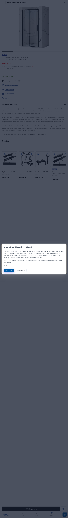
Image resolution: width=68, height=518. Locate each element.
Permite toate (8, 270)
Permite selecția (20, 270)
